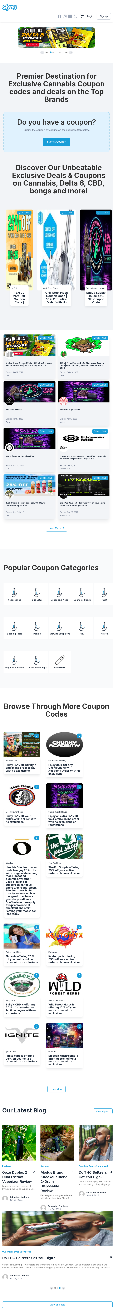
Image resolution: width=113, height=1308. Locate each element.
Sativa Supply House (95, 288)
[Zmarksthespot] (9, 401)
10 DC (14, 288)
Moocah (52, 1051)
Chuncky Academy (57, 760)
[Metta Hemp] (9, 447)
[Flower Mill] (63, 447)
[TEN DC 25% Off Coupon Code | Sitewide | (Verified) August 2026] (19, 250)
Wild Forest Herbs (56, 1000)
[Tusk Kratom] (9, 494)
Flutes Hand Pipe (13, 952)
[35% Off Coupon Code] (84, 391)
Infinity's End (11, 760)
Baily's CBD (11, 1000)
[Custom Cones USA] (63, 401)
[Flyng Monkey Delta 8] (63, 354)
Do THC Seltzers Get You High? (28, 1258)
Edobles (9, 863)
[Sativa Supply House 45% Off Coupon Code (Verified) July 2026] (96, 250)
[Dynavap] (63, 494)
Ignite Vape (11, 1051)
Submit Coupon (56, 141)
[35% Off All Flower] (29, 391)
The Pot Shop (54, 863)
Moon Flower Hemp (15, 812)
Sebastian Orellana (19, 1197)
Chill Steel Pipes (50, 288)
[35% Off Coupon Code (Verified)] (29, 438)
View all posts (102, 1111)
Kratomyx (52, 952)
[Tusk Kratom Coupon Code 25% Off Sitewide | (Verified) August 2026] (29, 485)
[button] (42, 52)
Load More (56, 1089)
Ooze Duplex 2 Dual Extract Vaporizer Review (17, 1177)
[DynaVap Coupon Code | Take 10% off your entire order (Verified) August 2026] (84, 485)
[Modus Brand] (9, 354)
